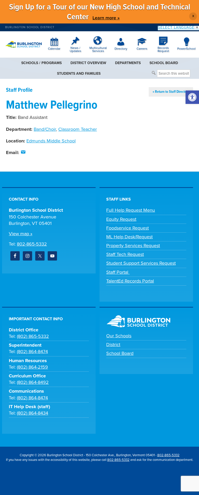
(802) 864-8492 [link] (33, 382)
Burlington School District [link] (29, 27)
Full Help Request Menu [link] (130, 210)
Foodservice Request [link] (127, 228)
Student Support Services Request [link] (141, 263)
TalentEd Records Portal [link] (130, 281)
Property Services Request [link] (133, 245)
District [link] (113, 344)
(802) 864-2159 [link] (32, 367)
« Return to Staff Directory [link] (171, 91)
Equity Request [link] (121, 219)
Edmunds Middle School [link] (51, 141)
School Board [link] (119, 353)
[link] (192, 97)
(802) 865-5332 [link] (33, 336)
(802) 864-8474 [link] (32, 351)
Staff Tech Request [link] (125, 254)
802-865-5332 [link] (32, 244)
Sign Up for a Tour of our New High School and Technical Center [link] (99, 12)
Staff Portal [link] (118, 272)
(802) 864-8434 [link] (32, 413)
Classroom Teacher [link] (77, 129)
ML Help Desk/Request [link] (129, 237)
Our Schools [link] (118, 336)
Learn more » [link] (106, 18)
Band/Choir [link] (45, 129)
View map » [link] (20, 234)
